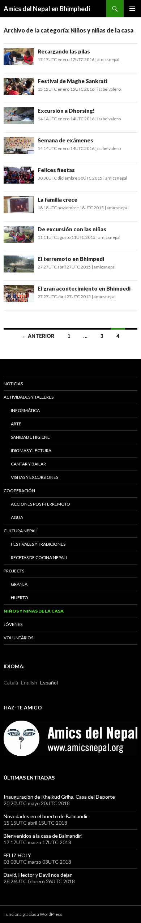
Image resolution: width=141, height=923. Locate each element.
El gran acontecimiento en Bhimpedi (84, 288)
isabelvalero (109, 89)
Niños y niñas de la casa (34, 611)
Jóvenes (13, 624)
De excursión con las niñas (72, 229)
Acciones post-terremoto (40, 504)
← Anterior (38, 336)
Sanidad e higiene (30, 437)
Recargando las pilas (64, 51)
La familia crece (57, 199)
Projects (14, 571)
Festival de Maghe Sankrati (72, 81)
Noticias (13, 383)
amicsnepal (108, 59)
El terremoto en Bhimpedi (71, 259)
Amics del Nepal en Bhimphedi (47, 9)
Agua (17, 517)
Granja (19, 584)
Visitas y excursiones (34, 477)
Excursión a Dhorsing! (66, 110)
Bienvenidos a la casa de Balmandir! (43, 836)
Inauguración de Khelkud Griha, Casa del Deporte (59, 797)
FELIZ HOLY (17, 855)
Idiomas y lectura (31, 450)
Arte (16, 423)
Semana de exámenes (65, 140)
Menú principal (132, 8)
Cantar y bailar (28, 464)
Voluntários (18, 637)
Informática (25, 410)
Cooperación (19, 490)
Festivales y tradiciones (38, 544)
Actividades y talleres (29, 397)
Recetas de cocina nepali (39, 557)
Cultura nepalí (21, 530)
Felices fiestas (56, 170)
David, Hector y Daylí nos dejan (38, 875)
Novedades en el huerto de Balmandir (46, 816)
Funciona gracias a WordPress (33, 914)
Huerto (19, 597)
